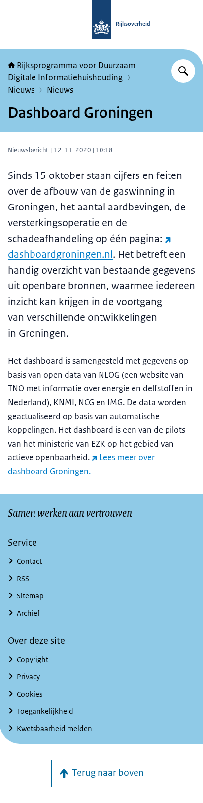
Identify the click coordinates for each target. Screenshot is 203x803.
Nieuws (21, 89)
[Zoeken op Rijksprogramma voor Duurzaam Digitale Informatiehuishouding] (183, 71)
